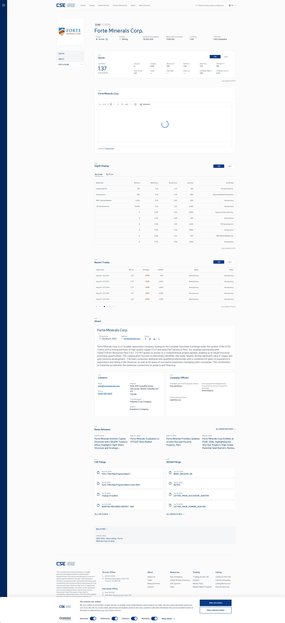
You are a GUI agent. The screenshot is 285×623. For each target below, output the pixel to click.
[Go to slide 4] (112, 306)
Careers (150, 586)
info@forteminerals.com (109, 386)
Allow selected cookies (216, 610)
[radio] (215, 56)
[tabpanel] (165, 214)
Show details (167, 619)
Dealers (196, 580)
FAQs (172, 586)
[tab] (98, 174)
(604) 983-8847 (105, 393)
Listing (82, 5)
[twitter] (159, 339)
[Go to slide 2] (107, 306)
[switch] (115, 618)
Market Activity (103, 5)
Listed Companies (223, 580)
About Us (151, 576)
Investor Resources (120, 5)
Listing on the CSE (223, 576)
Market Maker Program (202, 586)
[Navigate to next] (100, 306)
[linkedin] (154, 339)
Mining (125, 39)
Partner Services (223, 586)
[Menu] (3, 5)
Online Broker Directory (180, 580)
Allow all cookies (215, 603)
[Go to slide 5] (115, 306)
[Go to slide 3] (110, 306)
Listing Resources (223, 583)
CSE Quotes (175, 583)
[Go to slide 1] (104, 306)
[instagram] (150, 339)
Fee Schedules (176, 576)
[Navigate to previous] (96, 306)
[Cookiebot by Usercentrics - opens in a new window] (65, 618)
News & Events (144, 5)
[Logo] (66, 5)
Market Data (198, 583)
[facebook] (145, 339)
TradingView (109, 148)
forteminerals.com (132, 338)
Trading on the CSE (201, 576)
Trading (92, 5)
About (133, 5)
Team (149, 580)
